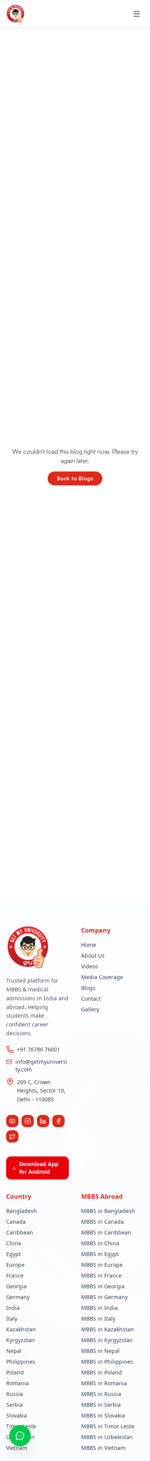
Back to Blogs (75, 478)
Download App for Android (38, 1167)
